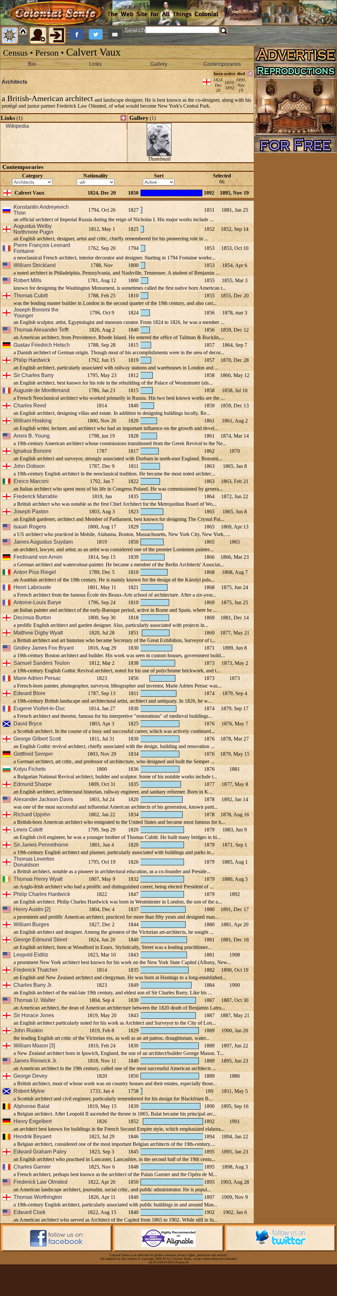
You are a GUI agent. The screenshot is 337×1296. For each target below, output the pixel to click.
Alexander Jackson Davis (43, 799)
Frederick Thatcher (35, 970)
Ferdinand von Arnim (37, 557)
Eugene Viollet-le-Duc (39, 708)
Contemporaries (222, 64)
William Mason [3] (34, 1045)
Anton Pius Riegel (34, 572)
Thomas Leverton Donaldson (33, 862)
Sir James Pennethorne (40, 845)
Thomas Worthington (37, 1197)
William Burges (31, 924)
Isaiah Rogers (29, 526)
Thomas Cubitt (30, 295)
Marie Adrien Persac (37, 678)
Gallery (158, 64)
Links (95, 64)
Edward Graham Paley (39, 1151)
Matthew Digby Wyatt (38, 632)
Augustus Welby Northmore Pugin (33, 229)
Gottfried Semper (33, 754)
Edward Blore (29, 693)
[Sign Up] (38, 35)
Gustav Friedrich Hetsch (41, 345)
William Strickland (34, 265)
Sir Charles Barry (33, 375)
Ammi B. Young (31, 436)
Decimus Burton (32, 617)
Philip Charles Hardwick (41, 894)
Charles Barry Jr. (32, 985)
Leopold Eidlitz (30, 955)
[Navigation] (9, 35)
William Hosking (32, 420)
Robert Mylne (29, 1091)
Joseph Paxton (30, 511)
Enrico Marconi (31, 481)
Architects (14, 82)
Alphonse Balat (31, 1106)
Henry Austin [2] (31, 909)
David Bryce (27, 723)
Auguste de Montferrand (41, 390)
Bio (32, 64)
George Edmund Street (40, 939)
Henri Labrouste (32, 587)
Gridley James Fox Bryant (43, 648)
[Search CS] (223, 31)
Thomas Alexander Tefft (40, 330)
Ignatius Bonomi (32, 451)
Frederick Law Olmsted (40, 1182)
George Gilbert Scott (37, 739)
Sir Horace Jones (33, 1015)
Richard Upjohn (31, 814)
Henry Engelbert (32, 1121)
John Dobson (29, 466)
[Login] (57, 35)
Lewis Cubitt (27, 829)
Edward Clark (29, 1212)
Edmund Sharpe (32, 784)
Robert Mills (27, 280)
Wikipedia (17, 126)
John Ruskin (28, 1030)
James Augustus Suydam (43, 542)
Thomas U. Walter (34, 1000)
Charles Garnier (32, 1167)
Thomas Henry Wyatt (38, 879)
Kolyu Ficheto (29, 769)
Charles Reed (29, 405)
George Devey (30, 1076)
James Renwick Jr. (35, 1061)
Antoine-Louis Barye (37, 602)
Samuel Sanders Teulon (41, 663)
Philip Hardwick (31, 360)
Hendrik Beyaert (32, 1136)
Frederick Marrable (35, 496)
